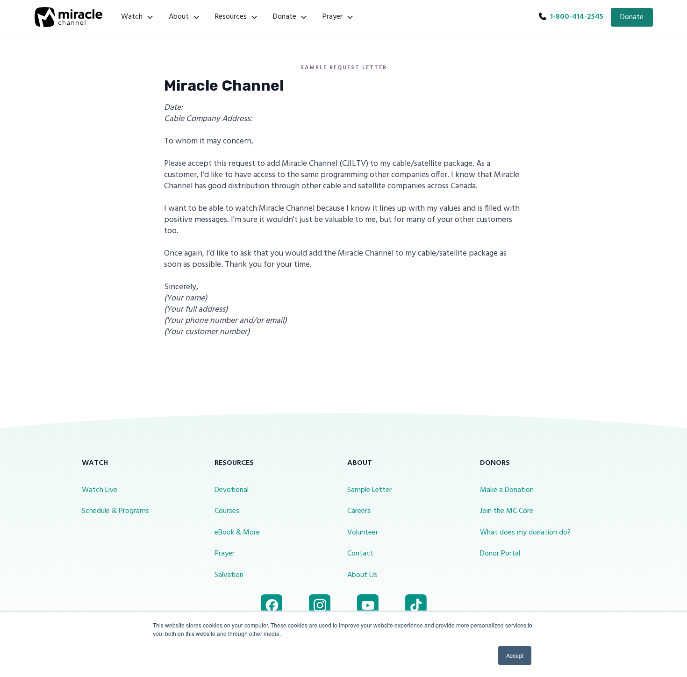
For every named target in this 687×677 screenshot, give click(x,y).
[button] (137, 17)
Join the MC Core (506, 511)
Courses (227, 511)
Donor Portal (500, 554)
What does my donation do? (525, 533)
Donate (632, 17)
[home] (68, 17)
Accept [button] (514, 655)
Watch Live (99, 490)
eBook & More (237, 533)
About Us (362, 575)
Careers (359, 511)
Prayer (225, 554)
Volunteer (362, 533)
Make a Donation (507, 490)
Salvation (229, 575)
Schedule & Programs (115, 511)
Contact (360, 554)
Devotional (232, 490)
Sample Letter (369, 490)
